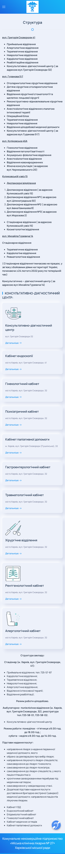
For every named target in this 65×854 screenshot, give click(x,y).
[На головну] (32, 7)
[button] (3, 7)
